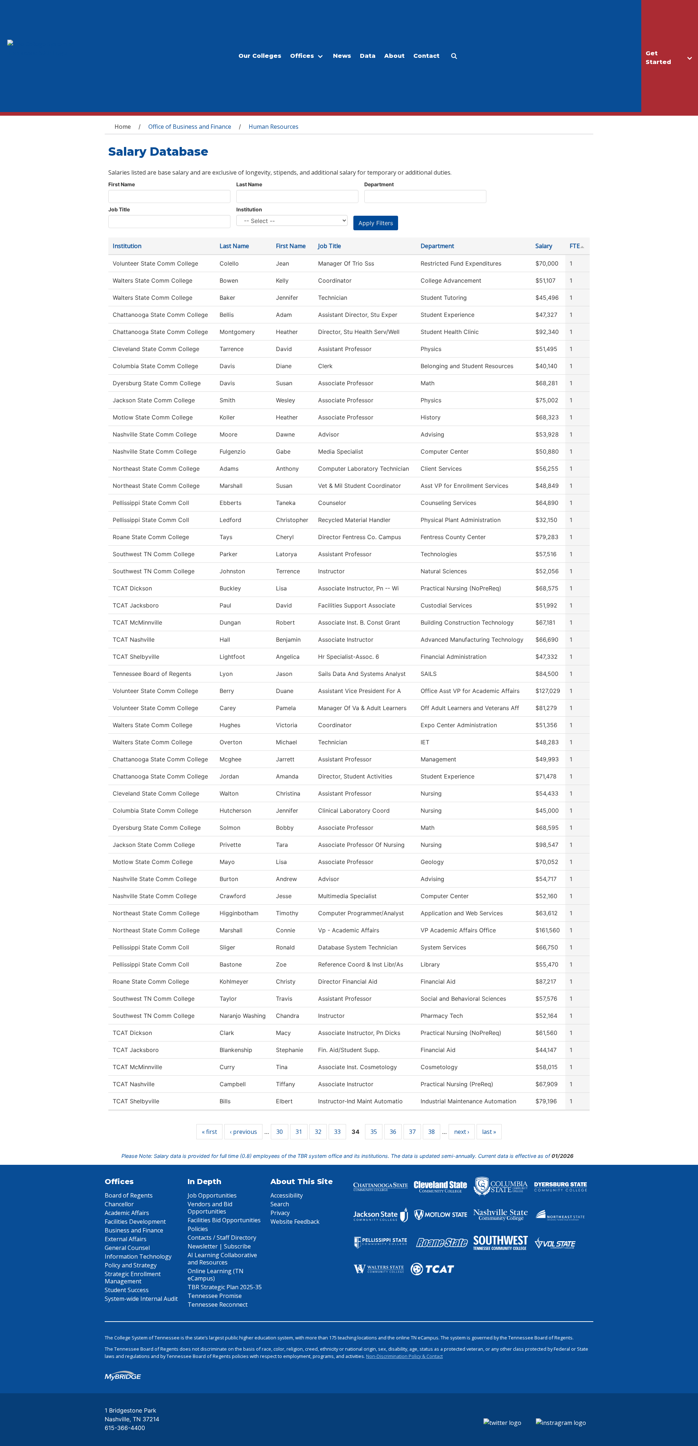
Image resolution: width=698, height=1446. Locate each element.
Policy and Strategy (131, 1265)
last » (489, 1132)
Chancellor (119, 1204)
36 (393, 1132)
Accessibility (286, 1195)
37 (412, 1132)
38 (431, 1132)
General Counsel (127, 1248)
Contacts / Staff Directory (222, 1238)
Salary (543, 246)
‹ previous (243, 1132)
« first (209, 1132)
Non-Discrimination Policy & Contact (404, 1356)
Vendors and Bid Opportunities (210, 1207)
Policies (198, 1229)
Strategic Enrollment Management (133, 1277)
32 (318, 1132)
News (342, 55)
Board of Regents (129, 1195)
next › (461, 1132)
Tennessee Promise (215, 1296)
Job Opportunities (212, 1195)
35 (373, 1132)
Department (379, 184)
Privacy (280, 1213)
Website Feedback (295, 1222)
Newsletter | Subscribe (219, 1246)
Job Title (119, 209)
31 (299, 1132)
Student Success (127, 1290)
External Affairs (126, 1239)
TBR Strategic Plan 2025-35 (225, 1287)
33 (337, 1132)
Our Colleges (259, 55)
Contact (426, 55)
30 (279, 1132)
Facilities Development (135, 1222)
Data (368, 55)
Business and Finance (134, 1230)
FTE (575, 246)
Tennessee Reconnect (218, 1304)
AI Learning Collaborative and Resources (222, 1258)
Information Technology (138, 1256)
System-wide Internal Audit (141, 1299)
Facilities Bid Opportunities (224, 1220)
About (394, 55)
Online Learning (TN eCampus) (216, 1274)
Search (279, 1204)
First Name (121, 184)
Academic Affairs (127, 1213)
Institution (249, 209)
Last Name (249, 184)
